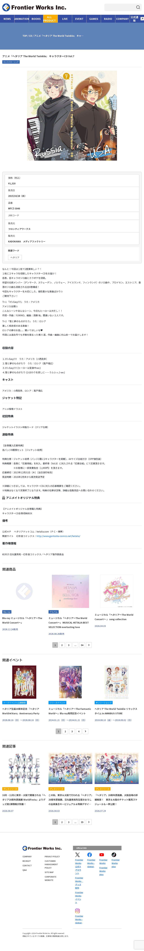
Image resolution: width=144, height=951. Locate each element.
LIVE (65, 19)
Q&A (24, 870)
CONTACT (27, 865)
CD (30, 35)
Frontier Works (103, 861)
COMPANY (122, 19)
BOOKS (36, 19)
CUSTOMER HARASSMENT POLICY (51, 864)
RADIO (108, 19)
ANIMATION (21, 19)
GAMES (93, 19)
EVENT (79, 19)
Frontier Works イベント (79, 897)
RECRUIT (26, 861)
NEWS (7, 19)
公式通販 (134, 18)
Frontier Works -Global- (91, 863)
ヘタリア (14, 257)
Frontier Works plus (103, 871)
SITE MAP (49, 872)
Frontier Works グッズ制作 (79, 882)
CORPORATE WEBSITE (50, 878)
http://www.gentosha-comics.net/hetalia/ (58, 536)
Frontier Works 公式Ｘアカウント (79, 866)
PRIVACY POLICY (52, 856)
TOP (24, 35)
